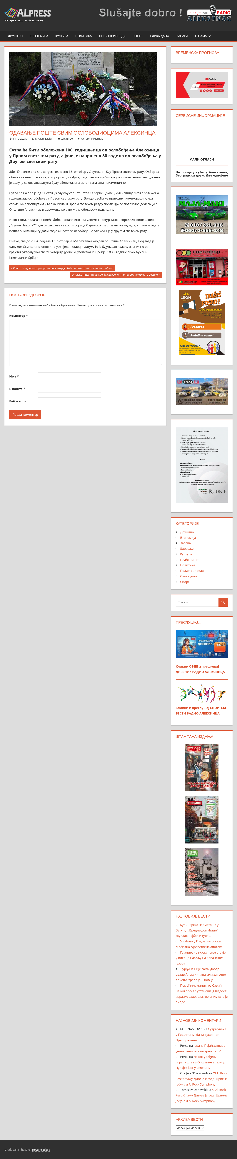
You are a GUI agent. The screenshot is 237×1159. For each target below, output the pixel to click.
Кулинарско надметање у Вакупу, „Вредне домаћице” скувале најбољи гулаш (197, 930)
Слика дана (159, 36)
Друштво (15, 36)
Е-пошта (17, 389)
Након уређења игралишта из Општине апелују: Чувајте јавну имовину (200, 1062)
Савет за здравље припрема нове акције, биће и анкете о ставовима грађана (63, 268)
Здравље (187, 548)
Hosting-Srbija (41, 1149)
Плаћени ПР (189, 560)
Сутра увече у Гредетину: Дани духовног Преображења (201, 1034)
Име (14, 376)
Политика (83, 36)
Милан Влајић (44, 138)
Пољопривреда (112, 36)
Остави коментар (92, 138)
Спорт (138, 36)
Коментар (18, 315)
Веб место (17, 401)
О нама (201, 36)
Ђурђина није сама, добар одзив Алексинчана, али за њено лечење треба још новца (201, 974)
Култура (61, 36)
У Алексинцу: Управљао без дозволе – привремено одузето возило (115, 275)
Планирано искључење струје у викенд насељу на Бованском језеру (201, 958)
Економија (39, 36)
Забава (182, 36)
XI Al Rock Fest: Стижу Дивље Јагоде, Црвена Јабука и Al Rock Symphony (202, 1078)
